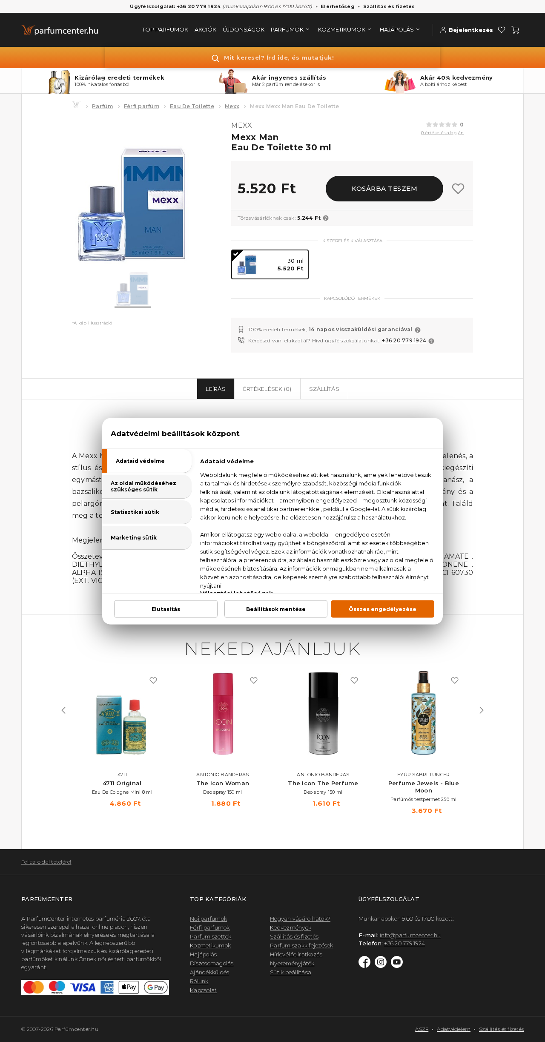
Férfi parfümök (210, 927)
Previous (63, 710)
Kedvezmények (290, 927)
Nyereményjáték (292, 963)
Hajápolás (203, 954)
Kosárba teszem (384, 188)
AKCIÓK (205, 29)
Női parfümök (208, 918)
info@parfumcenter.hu (410, 935)
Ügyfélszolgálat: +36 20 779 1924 (175, 6)
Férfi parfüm (141, 106)
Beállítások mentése (276, 609)
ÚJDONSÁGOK (243, 29)
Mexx (232, 106)
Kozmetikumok (210, 945)
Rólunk (199, 981)
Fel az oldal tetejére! (46, 861)
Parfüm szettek (211, 936)
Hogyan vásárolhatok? (300, 918)
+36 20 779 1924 (404, 340)
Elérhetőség (338, 6)
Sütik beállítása (290, 972)
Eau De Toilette (192, 106)
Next (481, 710)
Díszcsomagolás (212, 963)
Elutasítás (166, 609)
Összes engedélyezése (382, 609)
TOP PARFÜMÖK (165, 29)
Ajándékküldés (209, 972)
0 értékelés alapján (442, 132)
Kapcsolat (203, 990)
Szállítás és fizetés (389, 6)
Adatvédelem (453, 1029)
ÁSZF (421, 1029)
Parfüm (102, 106)
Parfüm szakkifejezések (301, 945)
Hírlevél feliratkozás (296, 954)
